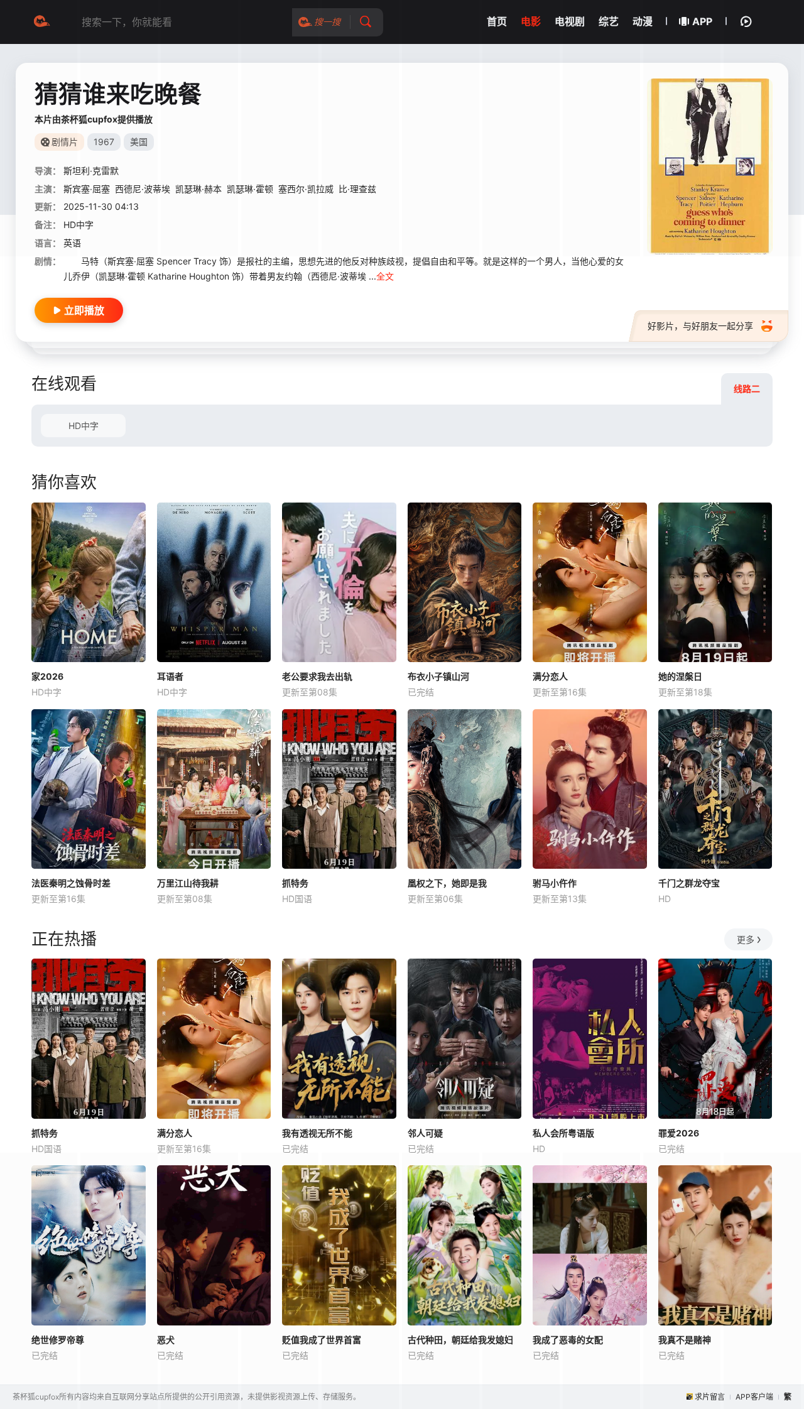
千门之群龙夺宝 (689, 883)
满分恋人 (550, 676)
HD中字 (83, 425)
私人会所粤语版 (563, 1133)
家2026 (47, 676)
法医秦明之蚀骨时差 (71, 883)
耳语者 (170, 676)
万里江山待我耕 (188, 883)
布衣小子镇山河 (438, 676)
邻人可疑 (425, 1133)
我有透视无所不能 (317, 1133)
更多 (745, 939)
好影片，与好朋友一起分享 (700, 325)
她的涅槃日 (680, 676)
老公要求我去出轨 (317, 676)
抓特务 (295, 883)
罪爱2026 (678, 1133)
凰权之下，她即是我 (447, 883)
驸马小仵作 (555, 883)
